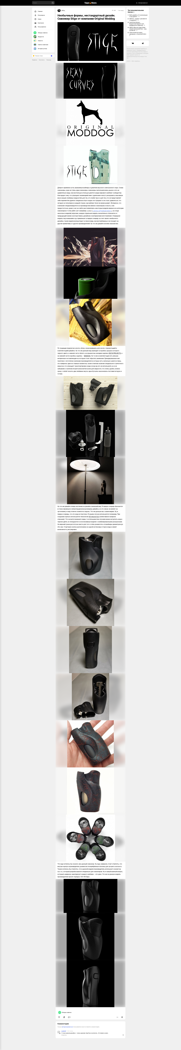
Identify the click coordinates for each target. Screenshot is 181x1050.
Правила (34, 60)
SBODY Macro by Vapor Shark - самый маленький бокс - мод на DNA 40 (137, 29)
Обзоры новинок (43, 32)
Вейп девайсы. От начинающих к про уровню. (138, 15)
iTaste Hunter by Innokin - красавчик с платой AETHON (138, 34)
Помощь (48, 60)
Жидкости (41, 36)
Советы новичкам (43, 44)
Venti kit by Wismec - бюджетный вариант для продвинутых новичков (137, 24)
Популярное (41, 15)
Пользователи (42, 27)
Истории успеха (42, 48)
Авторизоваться (143, 3)
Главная (40, 11)
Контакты (41, 60)
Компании (41, 23)
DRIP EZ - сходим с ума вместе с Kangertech (138, 19)
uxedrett (63, 1031)
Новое (39, 19)
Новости (40, 40)
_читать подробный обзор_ (102, 211)
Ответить (64, 1035)
